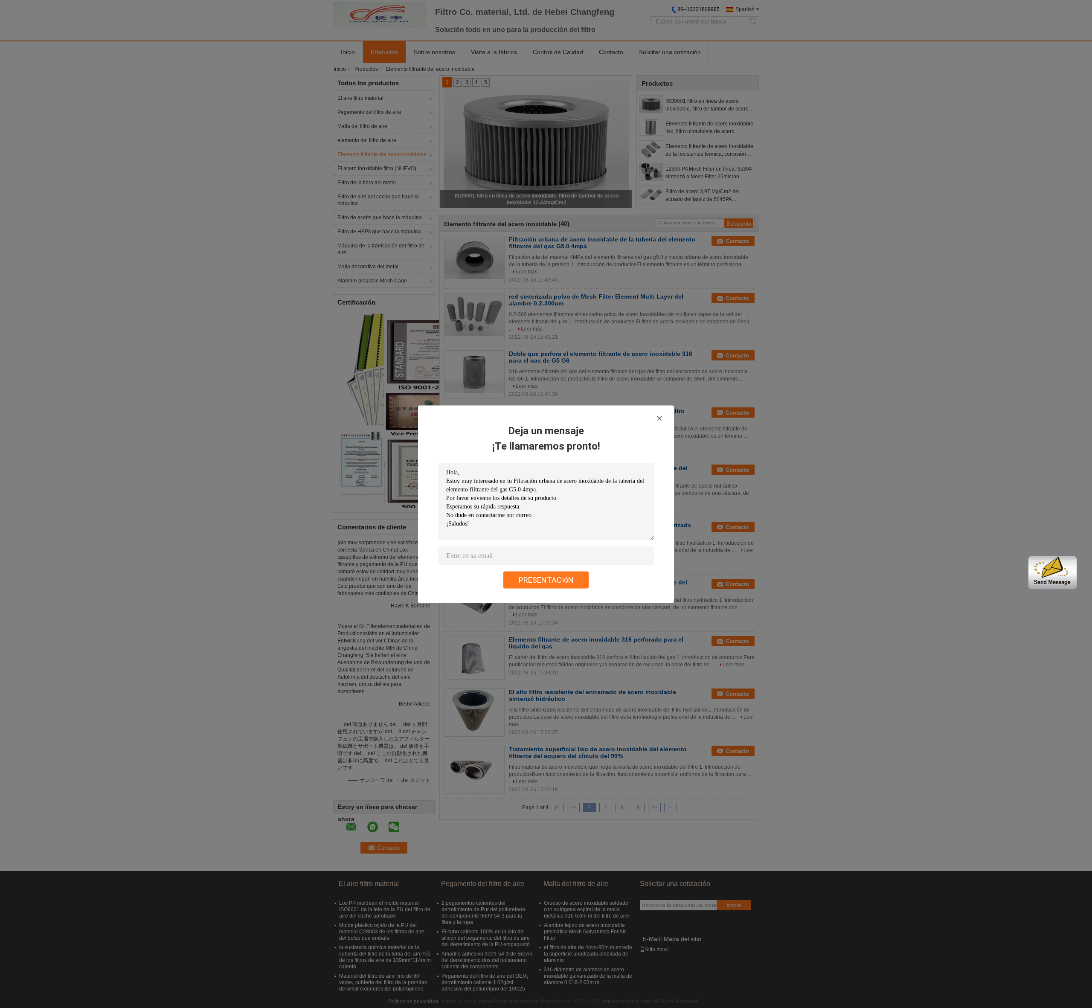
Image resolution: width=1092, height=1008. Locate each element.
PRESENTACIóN (546, 579)
